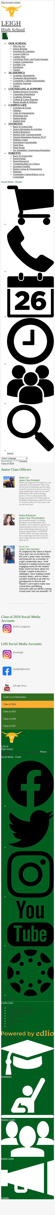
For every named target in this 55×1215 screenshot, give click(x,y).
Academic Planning (22, 97)
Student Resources (21, 132)
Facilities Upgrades (16, 1021)
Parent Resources (21, 161)
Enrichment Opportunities (25, 142)
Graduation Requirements (25, 78)
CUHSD (11, 1018)
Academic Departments (24, 75)
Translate (23, 461)
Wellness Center (20, 140)
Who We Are (19, 46)
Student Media (19, 118)
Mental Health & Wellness (25, 102)
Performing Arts (20, 115)
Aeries (10, 1023)
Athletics (17, 110)
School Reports (20, 49)
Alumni (16, 70)
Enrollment (18, 67)
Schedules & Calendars (23, 51)
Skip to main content (10, 2)
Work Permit (19, 147)
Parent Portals (19, 158)
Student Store (19, 121)
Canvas (10, 1026)
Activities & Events (22, 108)
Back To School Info (22, 126)
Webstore (17, 171)
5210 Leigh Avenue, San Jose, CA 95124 (20, 751)
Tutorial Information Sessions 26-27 (29, 137)
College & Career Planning (25, 99)
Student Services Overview (25, 91)
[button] (17, 43)
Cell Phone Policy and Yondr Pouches (30, 59)
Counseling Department (24, 94)
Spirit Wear (18, 145)
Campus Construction (23, 62)
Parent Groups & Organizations (27, 169)
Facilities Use (19, 64)
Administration (14, 1016)
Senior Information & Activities (27, 129)
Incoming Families (21, 166)
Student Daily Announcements (27, 134)
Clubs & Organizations (23, 113)
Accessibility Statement (18, 1013)
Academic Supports (22, 83)
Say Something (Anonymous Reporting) (31, 150)
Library (16, 86)
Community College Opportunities (29, 80)
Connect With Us (21, 54)
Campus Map (19, 56)
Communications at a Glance (26, 164)
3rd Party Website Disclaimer (20, 1010)
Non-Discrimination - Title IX (21, 1008)
